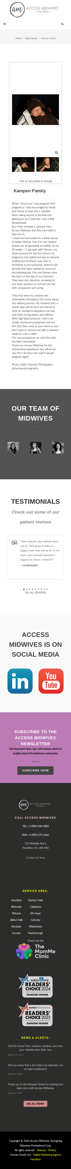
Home (18, 38)
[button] (28, 463)
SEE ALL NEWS (35, 1104)
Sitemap (41, 1150)
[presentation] (4, 448)
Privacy (52, 1150)
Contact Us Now (35, 858)
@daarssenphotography (25, 368)
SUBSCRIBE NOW (35, 770)
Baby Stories (31, 38)
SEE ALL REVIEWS (35, 593)
